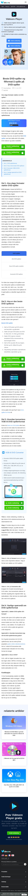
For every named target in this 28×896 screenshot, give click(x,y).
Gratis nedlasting (15, 40)
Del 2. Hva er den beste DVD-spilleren (14, 165)
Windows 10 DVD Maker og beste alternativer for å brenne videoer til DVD (14, 733)
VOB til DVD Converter (14, 453)
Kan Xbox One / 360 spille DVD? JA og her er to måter (14, 785)
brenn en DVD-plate (13, 425)
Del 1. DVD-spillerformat (10, 163)
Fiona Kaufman (7, 88)
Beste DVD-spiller (7, 323)
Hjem (2, 6)
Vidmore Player (14, 19)
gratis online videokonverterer (16, 644)
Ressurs (7, 6)
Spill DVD (13, 6)
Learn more (17, 894)
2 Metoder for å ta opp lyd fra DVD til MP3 (14, 759)
